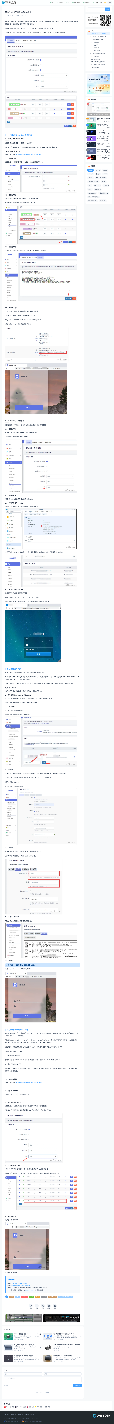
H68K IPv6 (24, 1296)
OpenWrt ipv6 (52, 1296)
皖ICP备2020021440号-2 (13, 1421)
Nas (68, 2)
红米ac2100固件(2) (93, 197)
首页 (53, 2)
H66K (11, 1296)
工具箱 (96, 2)
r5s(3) (89, 185)
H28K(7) (90, 174)
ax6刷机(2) (103, 200)
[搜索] (101, 2)
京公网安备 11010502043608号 (33, 1421)
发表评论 (77, 1385)
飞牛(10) (97, 170)
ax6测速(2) (97, 189)
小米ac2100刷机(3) (93, 181)
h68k (17, 1296)
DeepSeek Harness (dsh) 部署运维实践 (103, 131)
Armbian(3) (97, 185)
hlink (37, 1296)
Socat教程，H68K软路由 (65, 1296)
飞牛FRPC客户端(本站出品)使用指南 (98, 114)
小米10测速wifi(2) (103, 193)
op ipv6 (44, 1296)
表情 (7, 1385)
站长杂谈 (87, 2)
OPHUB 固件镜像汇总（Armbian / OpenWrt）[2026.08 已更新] (103, 125)
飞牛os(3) (106, 185)
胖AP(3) (104, 181)
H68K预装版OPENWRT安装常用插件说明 (29, 154)
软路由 (61, 2)
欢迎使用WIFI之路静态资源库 (103, 119)
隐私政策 (13, 1414)
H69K (31, 1296)
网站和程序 (77, 2)
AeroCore (22, 1418)
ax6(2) (90, 189)
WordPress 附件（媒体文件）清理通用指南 (103, 137)
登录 (110, 2)
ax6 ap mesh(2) (92, 200)
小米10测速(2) (92, 193)
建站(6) (98, 174)
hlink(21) (90, 170)
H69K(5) (90, 178)
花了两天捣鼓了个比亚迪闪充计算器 (103, 144)
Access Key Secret (17, 786)
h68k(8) (105, 170)
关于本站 (6, 1414)
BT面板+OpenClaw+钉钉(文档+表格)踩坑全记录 (103, 156)
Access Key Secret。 (47, 698)
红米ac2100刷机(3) (101, 178)
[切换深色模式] (105, 2)
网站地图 (20, 1414)
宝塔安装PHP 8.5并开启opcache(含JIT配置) (103, 150)
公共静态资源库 (29, 1414)
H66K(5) (105, 174)
